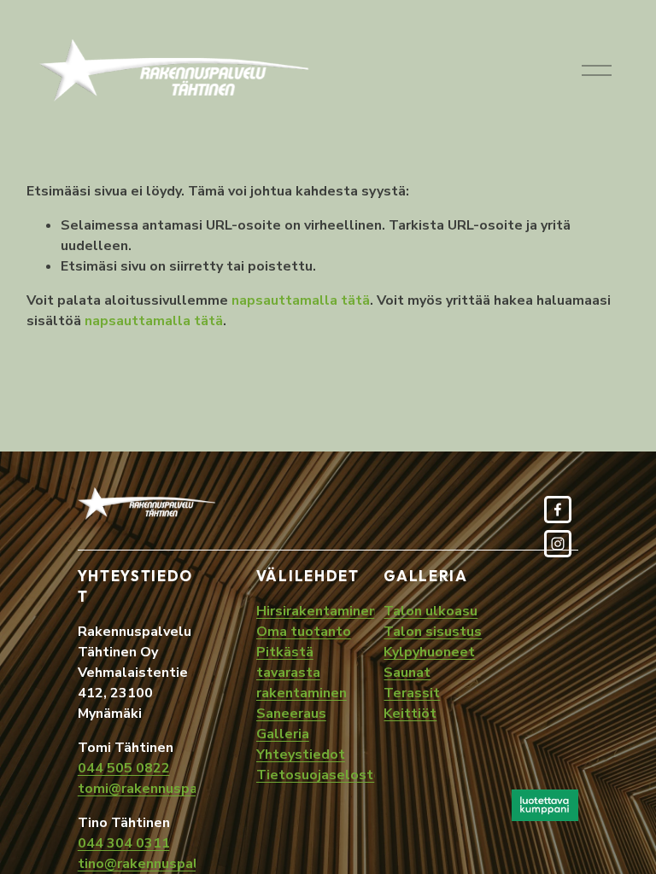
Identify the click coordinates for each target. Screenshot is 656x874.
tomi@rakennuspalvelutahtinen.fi (188, 788)
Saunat (407, 672)
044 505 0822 (124, 768)
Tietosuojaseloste (319, 775)
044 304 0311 (124, 843)
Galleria (282, 734)
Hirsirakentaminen (316, 611)
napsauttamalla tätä (300, 300)
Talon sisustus (433, 631)
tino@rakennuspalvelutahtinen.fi (186, 863)
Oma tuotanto (303, 631)
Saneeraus (291, 713)
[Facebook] (557, 509)
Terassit (412, 693)
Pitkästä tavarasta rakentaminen (301, 672)
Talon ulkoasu (430, 611)
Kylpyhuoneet (429, 652)
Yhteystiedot (300, 754)
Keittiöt (410, 713)
